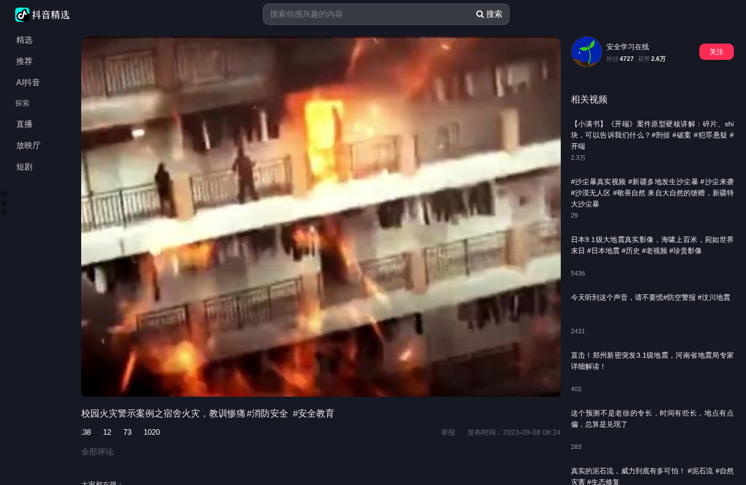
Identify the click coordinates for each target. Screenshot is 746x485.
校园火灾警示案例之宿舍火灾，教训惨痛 (163, 413)
